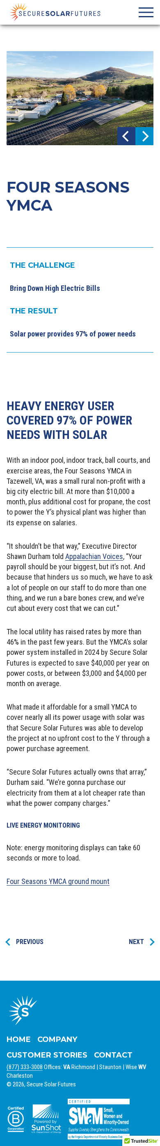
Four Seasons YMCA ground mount (58, 881)
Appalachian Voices (94, 556)
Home (19, 1039)
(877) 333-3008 (25, 1067)
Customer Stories (47, 1055)
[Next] (144, 136)
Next (136, 942)
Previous (29, 942)
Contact (113, 1055)
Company (57, 1039)
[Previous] (126, 136)
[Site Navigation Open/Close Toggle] (146, 12)
